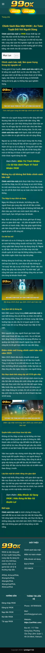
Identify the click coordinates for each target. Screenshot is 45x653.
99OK (23, 34)
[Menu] (3, 4)
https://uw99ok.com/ (33, 622)
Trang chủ (6, 17)
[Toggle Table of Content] (15, 56)
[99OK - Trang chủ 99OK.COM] (22, 4)
